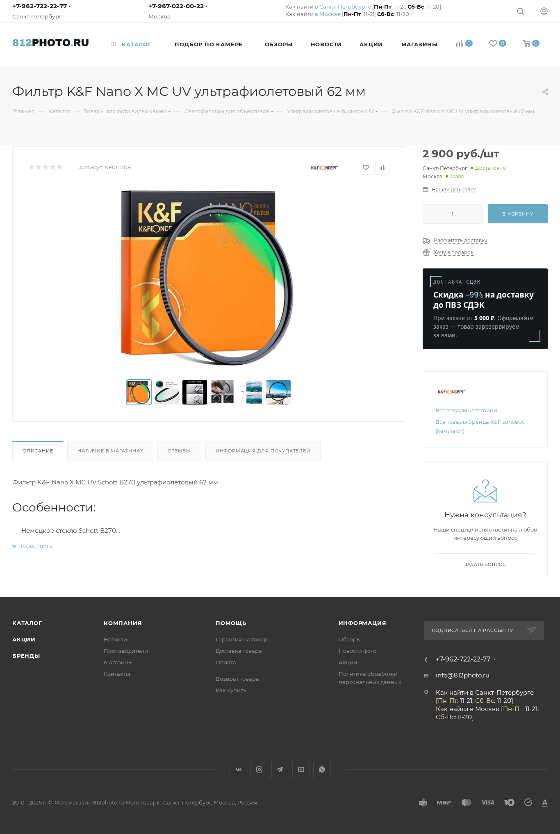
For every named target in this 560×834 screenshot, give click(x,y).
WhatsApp (322, 769)
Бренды (26, 655)
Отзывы (179, 451)
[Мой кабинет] (544, 11)
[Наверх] (520, 565)
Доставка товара (239, 651)
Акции (24, 639)
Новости (115, 639)
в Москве (328, 14)
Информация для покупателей (263, 451)
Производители (126, 651)
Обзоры (350, 639)
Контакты (117, 673)
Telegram (280, 769)
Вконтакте (238, 769)
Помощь (231, 623)
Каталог (27, 623)
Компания (123, 623)
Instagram (259, 769)
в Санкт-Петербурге (343, 6)
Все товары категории (466, 410)
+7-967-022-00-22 (176, 6)
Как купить (231, 690)
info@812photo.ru (462, 675)
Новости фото (357, 651)
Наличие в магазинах (110, 451)
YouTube (301, 769)
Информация (363, 623)
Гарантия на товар (241, 639)
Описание (38, 451)
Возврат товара (237, 678)
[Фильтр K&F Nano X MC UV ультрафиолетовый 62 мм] (209, 277)
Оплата (226, 662)
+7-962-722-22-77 (39, 6)
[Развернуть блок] (32, 546)
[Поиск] (520, 11)
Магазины (118, 662)
